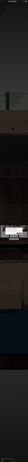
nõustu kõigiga (19, 233)
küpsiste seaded (13, 233)
